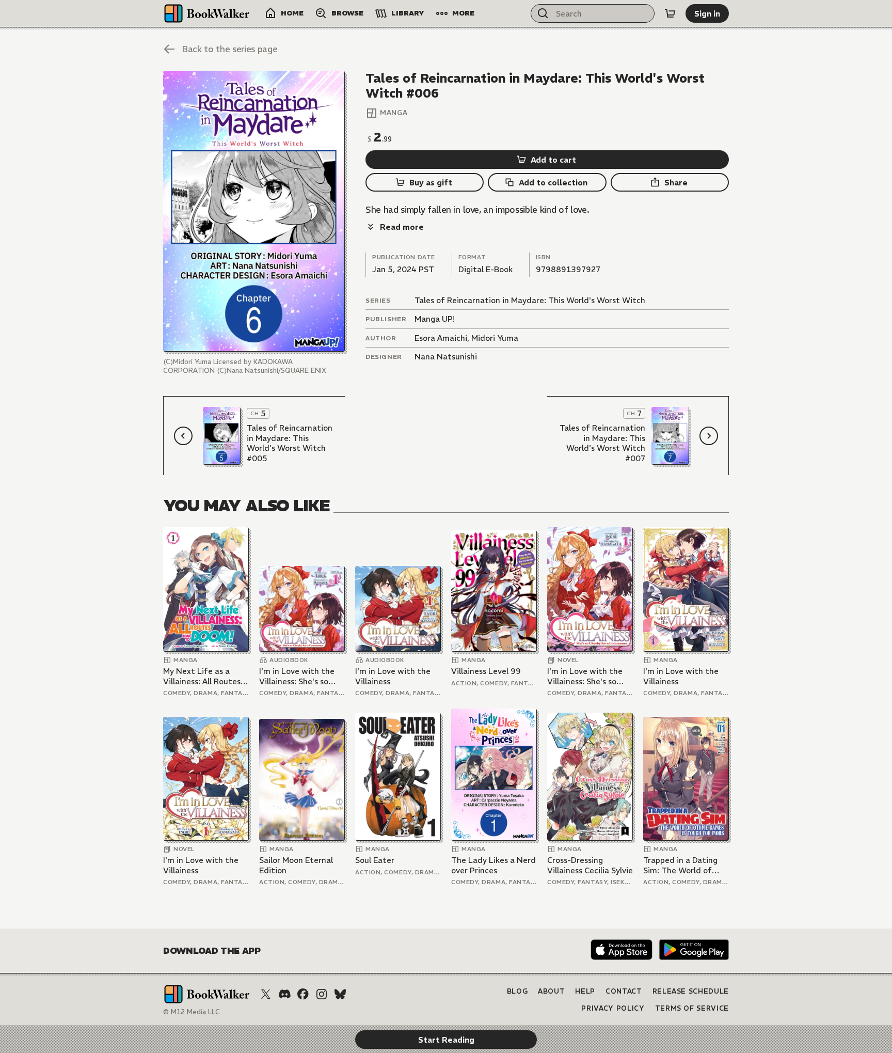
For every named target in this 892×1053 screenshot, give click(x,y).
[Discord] (284, 994)
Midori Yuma (494, 338)
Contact (624, 991)
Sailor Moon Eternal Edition (296, 865)
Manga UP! (435, 319)
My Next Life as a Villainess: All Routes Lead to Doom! (202, 676)
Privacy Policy (612, 1008)
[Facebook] (303, 994)
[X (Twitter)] (266, 994)
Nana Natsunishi (446, 357)
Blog (517, 991)
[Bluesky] (340, 994)
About (551, 991)
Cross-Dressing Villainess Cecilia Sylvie (590, 865)
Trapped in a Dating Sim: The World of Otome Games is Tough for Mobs (680, 865)
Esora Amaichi (441, 338)
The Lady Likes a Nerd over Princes (493, 865)
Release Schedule (690, 991)
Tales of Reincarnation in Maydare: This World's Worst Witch (530, 300)
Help (585, 991)
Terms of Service (692, 1008)
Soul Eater (374, 860)
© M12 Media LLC (191, 1012)
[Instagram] (321, 994)
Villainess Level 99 (486, 671)
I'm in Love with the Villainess (393, 676)
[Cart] (670, 13)
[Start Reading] (254, 211)
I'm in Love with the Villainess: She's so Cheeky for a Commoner (296, 676)
